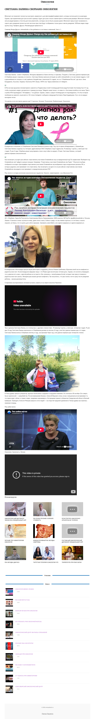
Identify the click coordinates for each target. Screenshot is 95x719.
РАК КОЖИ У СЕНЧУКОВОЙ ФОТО (25, 665)
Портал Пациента (47, 714)
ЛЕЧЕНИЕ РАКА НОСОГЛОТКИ (24, 643)
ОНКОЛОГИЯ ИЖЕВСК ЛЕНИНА (24, 589)
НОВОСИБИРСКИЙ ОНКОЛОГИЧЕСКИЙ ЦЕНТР (29, 686)
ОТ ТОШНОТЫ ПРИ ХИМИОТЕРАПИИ (26, 676)
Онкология (47, 1)
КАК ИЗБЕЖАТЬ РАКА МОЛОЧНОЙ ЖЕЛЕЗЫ (28, 621)
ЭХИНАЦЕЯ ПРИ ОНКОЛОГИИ (24, 654)
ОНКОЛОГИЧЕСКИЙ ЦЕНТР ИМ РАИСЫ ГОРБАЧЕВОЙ (31, 632)
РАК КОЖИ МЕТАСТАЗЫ (22, 600)
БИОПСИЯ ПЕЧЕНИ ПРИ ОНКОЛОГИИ (26, 611)
